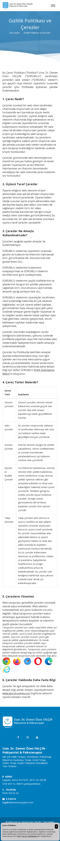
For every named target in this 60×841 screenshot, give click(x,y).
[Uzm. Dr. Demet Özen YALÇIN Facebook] (18, 737)
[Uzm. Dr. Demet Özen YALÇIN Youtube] (37, 737)
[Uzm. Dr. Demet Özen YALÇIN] (17, 5)
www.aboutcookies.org (16, 693)
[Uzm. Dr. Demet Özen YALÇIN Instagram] (27, 737)
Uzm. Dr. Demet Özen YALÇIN (27, 821)
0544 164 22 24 (10, 793)
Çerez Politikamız (29, 836)
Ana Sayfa (14, 32)
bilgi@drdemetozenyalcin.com (17, 802)
